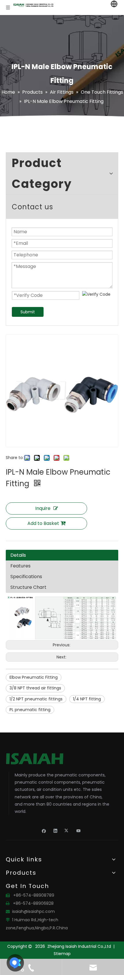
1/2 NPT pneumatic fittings (36, 699)
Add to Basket (43, 523)
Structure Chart (28, 587)
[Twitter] (67, 830)
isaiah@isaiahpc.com (33, 911)
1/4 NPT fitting (87, 699)
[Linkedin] (55, 830)
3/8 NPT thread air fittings (35, 688)
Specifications (26, 576)
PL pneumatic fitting (30, 710)
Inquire (42, 508)
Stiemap (62, 954)
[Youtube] (78, 830)
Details (18, 555)
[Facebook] (44, 830)
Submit (27, 312)
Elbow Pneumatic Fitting (34, 677)
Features (20, 566)
